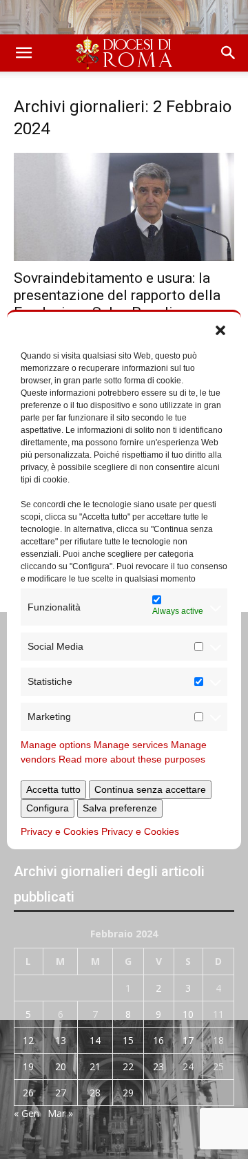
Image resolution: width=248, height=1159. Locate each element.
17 (188, 1040)
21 (95, 1066)
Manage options (56, 744)
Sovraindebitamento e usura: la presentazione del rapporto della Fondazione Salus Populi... (117, 295)
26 (28, 1092)
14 (95, 1040)
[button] (220, 329)
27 (60, 1092)
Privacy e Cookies (60, 831)
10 (188, 1014)
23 (158, 1066)
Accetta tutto (53, 789)
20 (60, 1066)
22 (128, 1066)
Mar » (60, 1113)
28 (95, 1092)
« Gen (26, 1113)
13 (60, 1040)
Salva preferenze (120, 808)
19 (28, 1066)
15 (128, 1040)
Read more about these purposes (132, 759)
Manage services (131, 744)
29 (128, 1092)
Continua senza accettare (150, 789)
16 (158, 1040)
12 (28, 1040)
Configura (47, 808)
